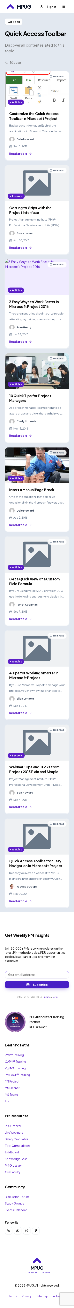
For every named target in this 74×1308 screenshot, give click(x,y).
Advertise (59, 1296)
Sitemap (42, 1296)
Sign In (51, 6)
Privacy (46, 997)
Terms (55, 997)
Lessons (17, 196)
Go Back (14, 21)
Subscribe (40, 984)
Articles (17, 102)
